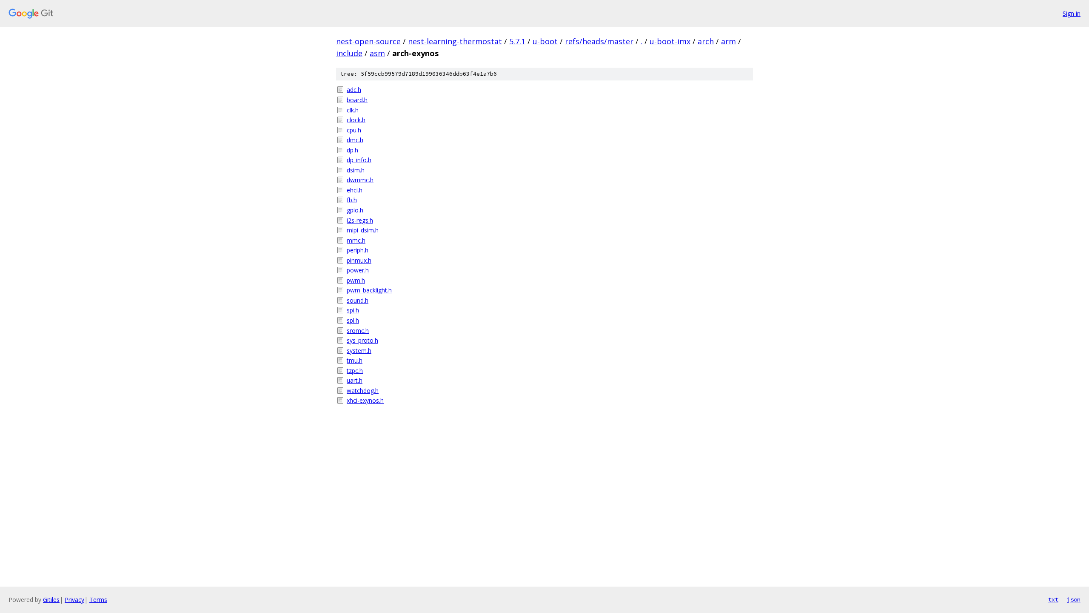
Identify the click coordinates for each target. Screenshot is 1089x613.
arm (728, 41)
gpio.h (355, 210)
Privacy (74, 600)
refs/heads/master (599, 41)
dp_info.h (359, 160)
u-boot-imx (670, 41)
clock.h (356, 120)
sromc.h (358, 331)
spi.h (353, 310)
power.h (358, 270)
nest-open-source (368, 41)
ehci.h (354, 190)
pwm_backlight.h (369, 290)
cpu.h (354, 130)
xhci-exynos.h (365, 400)
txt (1053, 599)
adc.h (354, 90)
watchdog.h (363, 391)
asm (377, 53)
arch (706, 41)
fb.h (352, 200)
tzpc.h (355, 371)
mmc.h (356, 240)
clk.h (353, 110)
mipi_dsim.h (363, 230)
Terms (98, 600)
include (349, 53)
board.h (357, 100)
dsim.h (356, 170)
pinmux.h (359, 260)
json (1073, 599)
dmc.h (355, 140)
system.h (359, 351)
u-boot (545, 41)
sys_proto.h (362, 340)
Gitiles (51, 600)
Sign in (1071, 13)
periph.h (357, 250)
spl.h (353, 320)
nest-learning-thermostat (455, 41)
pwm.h (356, 280)
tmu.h (354, 360)
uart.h (354, 380)
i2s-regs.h (360, 220)
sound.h (357, 300)
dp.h (352, 150)
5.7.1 (517, 41)
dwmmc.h (360, 180)
